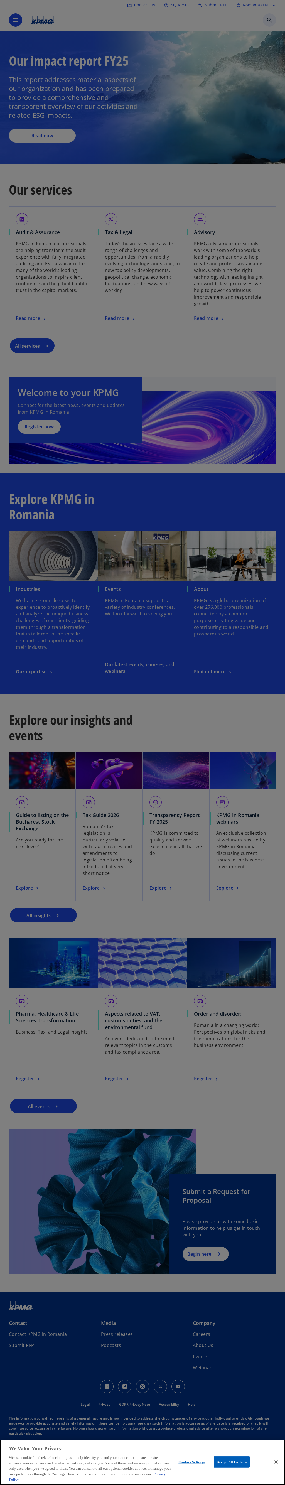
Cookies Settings (191, 1462)
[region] (142, 1462)
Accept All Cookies (232, 1462)
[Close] (276, 1462)
